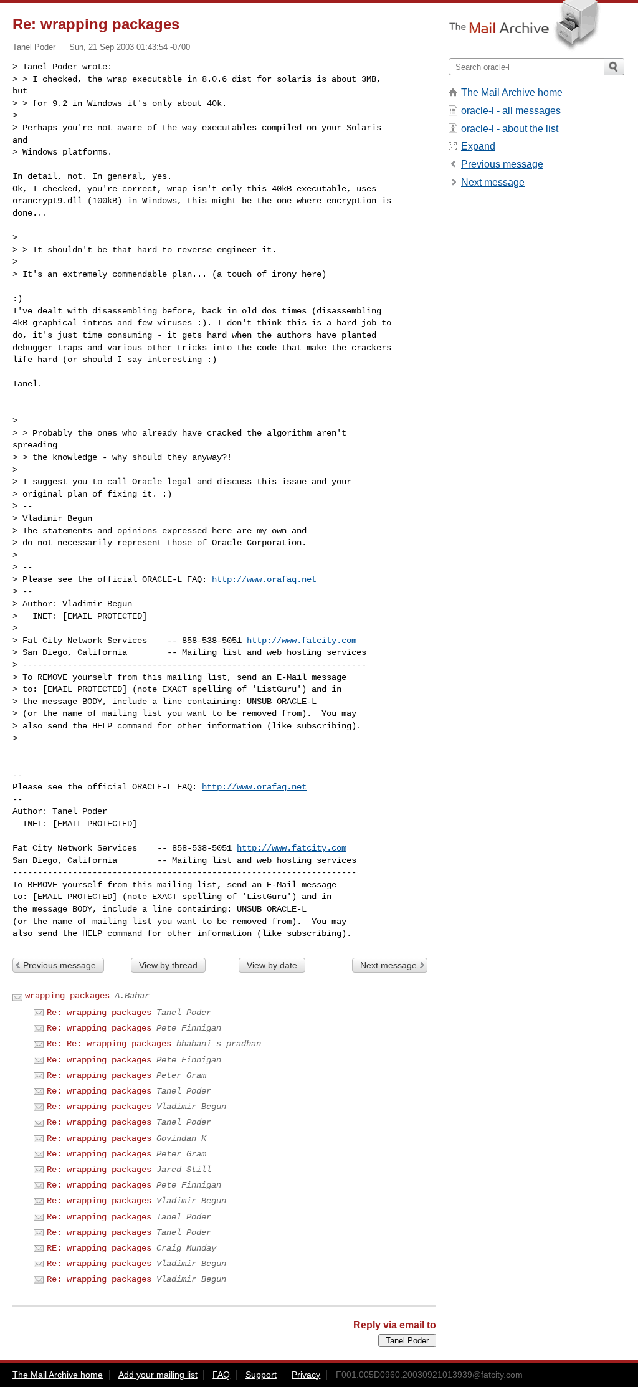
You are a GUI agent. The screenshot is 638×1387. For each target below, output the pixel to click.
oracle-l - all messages (511, 110)
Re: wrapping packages (99, 1013)
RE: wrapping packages (99, 1248)
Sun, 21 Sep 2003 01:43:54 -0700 (129, 47)
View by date (272, 965)
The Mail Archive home (512, 92)
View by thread (168, 965)
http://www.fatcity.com (301, 641)
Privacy (306, 1375)
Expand (478, 146)
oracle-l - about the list (509, 128)
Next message (388, 965)
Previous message (59, 965)
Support (261, 1375)
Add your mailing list (158, 1375)
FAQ (221, 1375)
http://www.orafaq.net (264, 579)
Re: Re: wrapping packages (109, 1044)
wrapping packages (67, 996)
